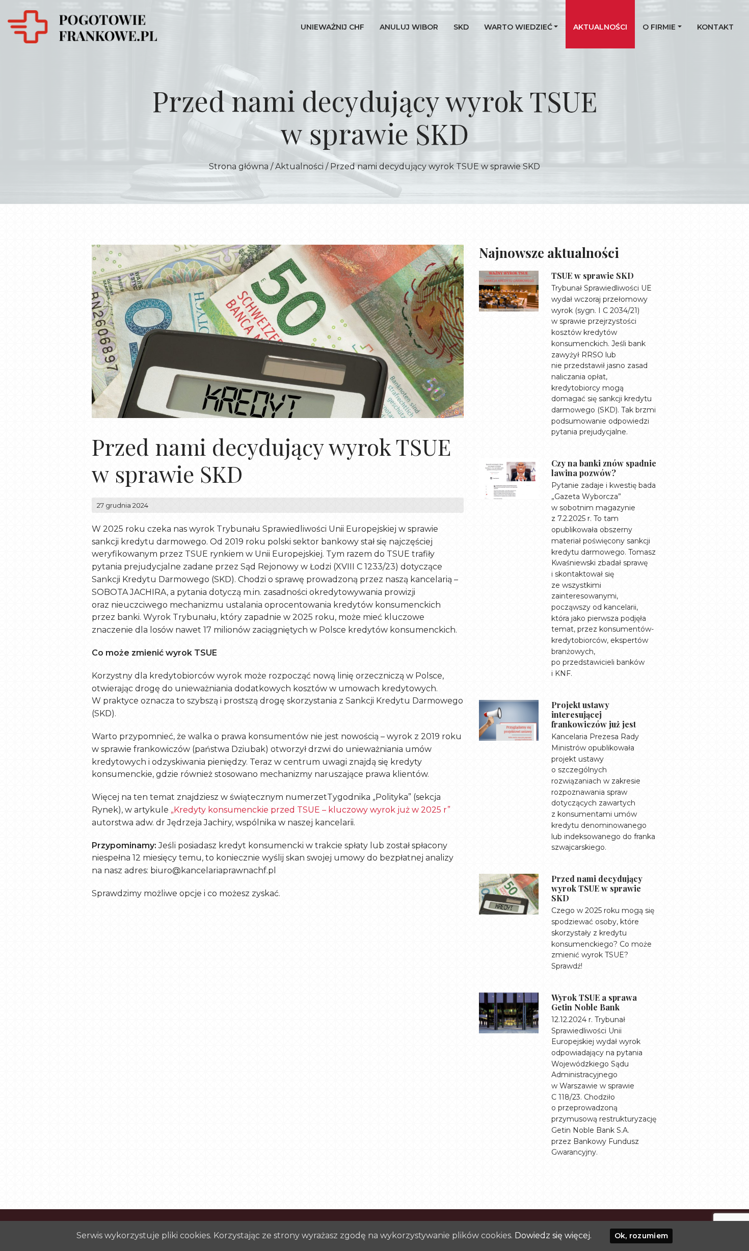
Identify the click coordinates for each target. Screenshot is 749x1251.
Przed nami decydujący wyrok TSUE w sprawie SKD (597, 888)
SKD (461, 27)
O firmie (659, 27)
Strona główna (239, 166)
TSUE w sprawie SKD (592, 275)
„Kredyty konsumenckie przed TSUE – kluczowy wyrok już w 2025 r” (310, 810)
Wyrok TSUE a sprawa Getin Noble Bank (594, 1002)
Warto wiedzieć (518, 27)
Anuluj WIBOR (409, 27)
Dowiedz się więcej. (553, 1235)
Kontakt (715, 27)
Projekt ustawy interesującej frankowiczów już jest (593, 714)
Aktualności (600, 27)
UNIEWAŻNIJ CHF (332, 27)
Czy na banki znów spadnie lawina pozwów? (603, 468)
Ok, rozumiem (641, 1235)
